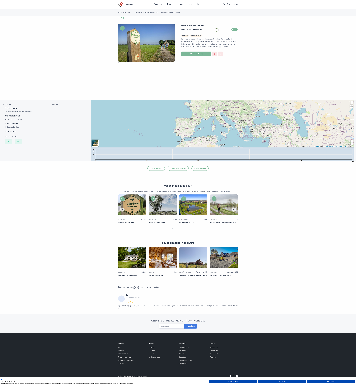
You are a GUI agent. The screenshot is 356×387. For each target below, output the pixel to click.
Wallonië (182, 354)
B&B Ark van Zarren (156, 275)
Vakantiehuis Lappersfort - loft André (193, 275)
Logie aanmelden (155, 357)
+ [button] (352, 141)
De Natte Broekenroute (188, 222)
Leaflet (317, 146)
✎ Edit (344, 146)
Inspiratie (152, 347)
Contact (121, 351)
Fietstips (213, 357)
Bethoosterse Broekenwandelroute (223, 222)
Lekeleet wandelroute (126, 222)
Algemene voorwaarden (126, 360)
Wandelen (158, 4)
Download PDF (200, 168)
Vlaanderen (138, 12)
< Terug (121, 18)
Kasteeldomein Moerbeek (127, 275)
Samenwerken (123, 354)
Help (198, 4)
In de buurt (183, 357)
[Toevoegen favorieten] (214, 54)
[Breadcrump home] (119, 12)
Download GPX (156, 168)
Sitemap (121, 363)
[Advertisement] (178, 83)
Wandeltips (183, 363)
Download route (197, 54)
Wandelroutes (184, 347)
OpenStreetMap (329, 146)
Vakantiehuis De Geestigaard (220, 275)
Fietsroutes (214, 347)
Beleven (189, 4)
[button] (352, 102)
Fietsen (169, 4)
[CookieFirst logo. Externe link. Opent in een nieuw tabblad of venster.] (2, 379)
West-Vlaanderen (151, 12)
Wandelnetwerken (185, 360)
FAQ (119, 347)
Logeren (180, 4)
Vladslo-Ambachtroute (157, 222)
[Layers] (351, 106)
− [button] (352, 144)
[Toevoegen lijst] (220, 54)
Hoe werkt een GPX (179, 168)
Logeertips (152, 354)
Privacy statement (124, 357)
